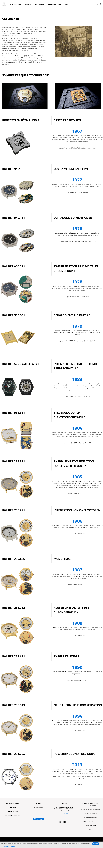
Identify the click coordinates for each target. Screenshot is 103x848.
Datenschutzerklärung (90, 822)
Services (12, 820)
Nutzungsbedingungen (90, 817)
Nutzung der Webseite (90, 813)
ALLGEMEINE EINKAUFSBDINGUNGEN (90, 809)
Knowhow (13, 808)
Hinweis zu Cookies (90, 826)
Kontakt (66, 813)
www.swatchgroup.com (10, 35)
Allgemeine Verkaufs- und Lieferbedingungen (90, 804)
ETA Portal (39, 819)
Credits (90, 830)
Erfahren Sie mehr (9, 846)
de (97, 4)
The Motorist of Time (12, 804)
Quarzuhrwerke (13, 812)
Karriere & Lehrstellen (12, 816)
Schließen (95, 844)
